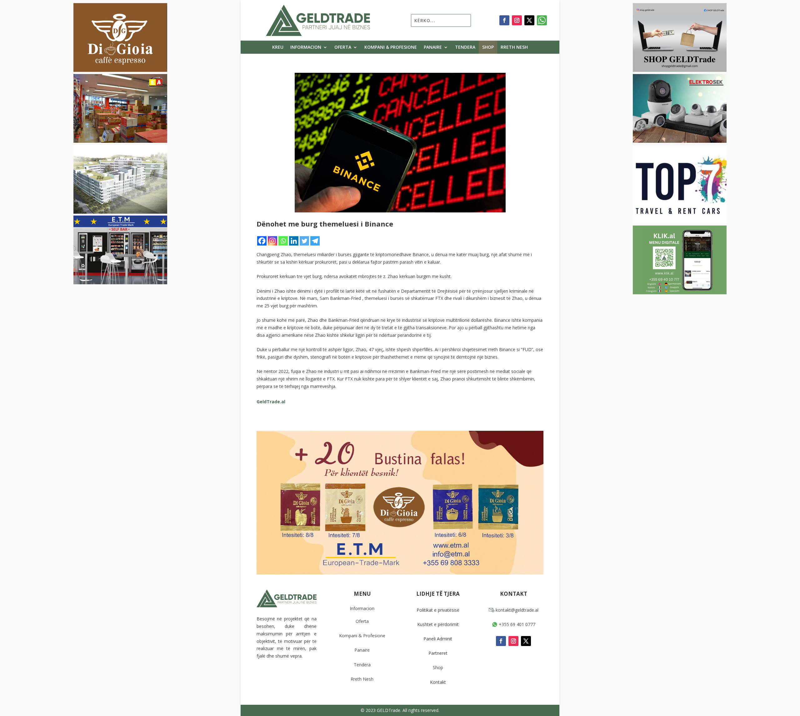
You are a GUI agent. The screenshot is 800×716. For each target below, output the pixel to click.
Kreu (277, 47)
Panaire (433, 47)
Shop (488, 47)
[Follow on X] (529, 20)
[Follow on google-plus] (542, 20)
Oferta (342, 47)
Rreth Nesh (514, 47)
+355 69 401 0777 (516, 624)
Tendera (465, 47)
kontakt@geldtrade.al (516, 610)
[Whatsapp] (283, 241)
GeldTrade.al (271, 402)
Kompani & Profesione (390, 47)
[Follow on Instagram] (517, 20)
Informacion (305, 47)
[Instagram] (272, 241)
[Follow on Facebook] (504, 20)
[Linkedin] (293, 241)
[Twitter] (304, 241)
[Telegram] (315, 241)
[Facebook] (262, 241)
